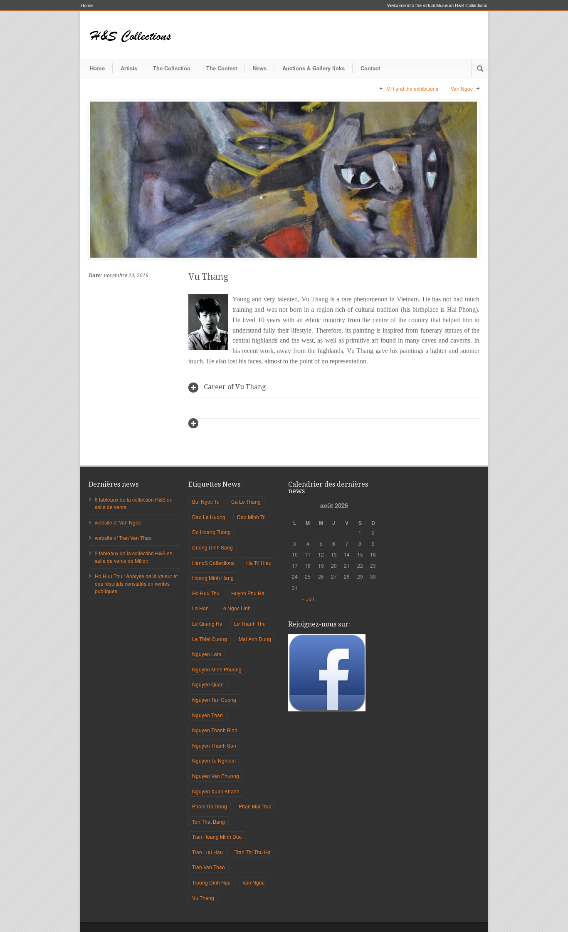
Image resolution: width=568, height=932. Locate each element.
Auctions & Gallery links (313, 68)
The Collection (171, 68)
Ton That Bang (208, 821)
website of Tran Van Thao (123, 537)
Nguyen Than (207, 714)
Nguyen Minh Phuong (217, 669)
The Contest (221, 68)
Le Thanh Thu (250, 623)
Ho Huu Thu (206, 592)
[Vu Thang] (284, 180)
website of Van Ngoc (118, 522)
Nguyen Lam (206, 653)
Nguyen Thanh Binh (214, 729)
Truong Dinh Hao (211, 882)
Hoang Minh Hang (213, 577)
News (260, 68)
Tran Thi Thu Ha (253, 851)
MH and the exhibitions (412, 88)
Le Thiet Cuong (209, 638)
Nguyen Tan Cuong (214, 699)
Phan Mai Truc (255, 806)
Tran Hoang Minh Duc (217, 836)
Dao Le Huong (208, 516)
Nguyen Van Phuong (215, 775)
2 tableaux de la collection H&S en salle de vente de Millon (134, 556)
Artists (129, 68)
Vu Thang (208, 276)
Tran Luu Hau (207, 851)
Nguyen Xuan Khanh (216, 791)
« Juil (308, 598)
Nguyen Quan (208, 684)
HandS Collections (213, 562)
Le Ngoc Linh (235, 607)
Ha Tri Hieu (259, 562)
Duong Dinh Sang (212, 547)
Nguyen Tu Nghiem (214, 760)
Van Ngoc (462, 88)
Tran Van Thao (208, 866)
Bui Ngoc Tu (206, 501)
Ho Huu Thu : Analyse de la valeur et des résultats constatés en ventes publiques (136, 583)
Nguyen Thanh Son (214, 745)
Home (87, 5)
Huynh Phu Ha (247, 592)
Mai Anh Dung (255, 638)
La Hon (200, 607)
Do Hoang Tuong (211, 531)
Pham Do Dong (209, 806)
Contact (370, 68)
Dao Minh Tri (251, 516)
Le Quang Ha (207, 623)
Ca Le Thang (246, 501)
